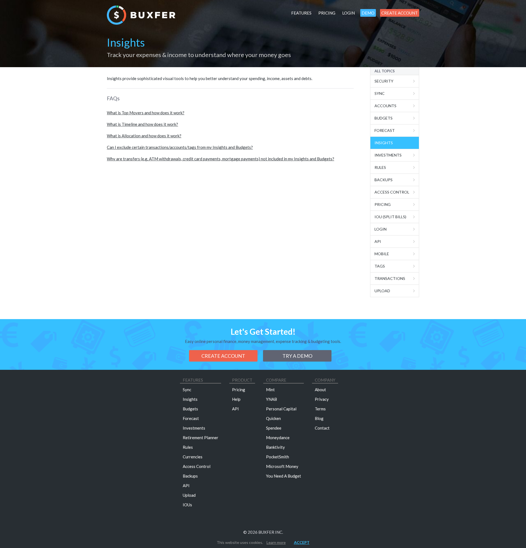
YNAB (271, 399)
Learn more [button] (276, 542)
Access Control (392, 192)
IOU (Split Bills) (390, 216)
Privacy (322, 399)
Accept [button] (302, 542)
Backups (384, 179)
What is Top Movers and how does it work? (145, 112)
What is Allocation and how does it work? (144, 135)
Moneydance (278, 437)
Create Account (399, 12)
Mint (270, 389)
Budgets (384, 118)
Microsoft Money (282, 466)
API (378, 241)
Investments (388, 155)
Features (301, 12)
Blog (319, 418)
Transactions (390, 278)
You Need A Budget (283, 475)
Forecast (385, 130)
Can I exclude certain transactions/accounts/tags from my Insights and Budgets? (180, 147)
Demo (368, 12)
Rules (380, 167)
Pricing (326, 12)
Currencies (192, 456)
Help (236, 399)
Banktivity (275, 447)
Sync (380, 93)
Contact (322, 427)
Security (384, 81)
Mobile (382, 253)
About (320, 389)
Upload (382, 290)
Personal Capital (281, 408)
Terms (320, 408)
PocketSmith (277, 456)
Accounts (385, 105)
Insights (384, 142)
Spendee (273, 427)
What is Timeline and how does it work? (142, 124)
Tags (380, 266)
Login (348, 12)
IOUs (187, 504)
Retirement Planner (200, 437)
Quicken (273, 418)
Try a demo (297, 356)
